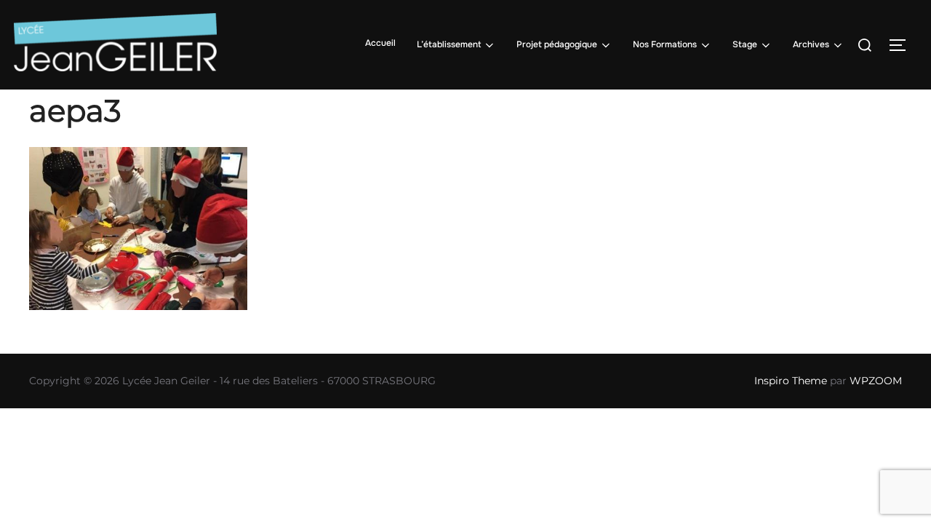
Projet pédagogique (556, 44)
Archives (811, 44)
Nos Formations (665, 44)
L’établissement (449, 44)
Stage (744, 44)
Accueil (380, 43)
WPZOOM (876, 380)
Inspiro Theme (790, 380)
